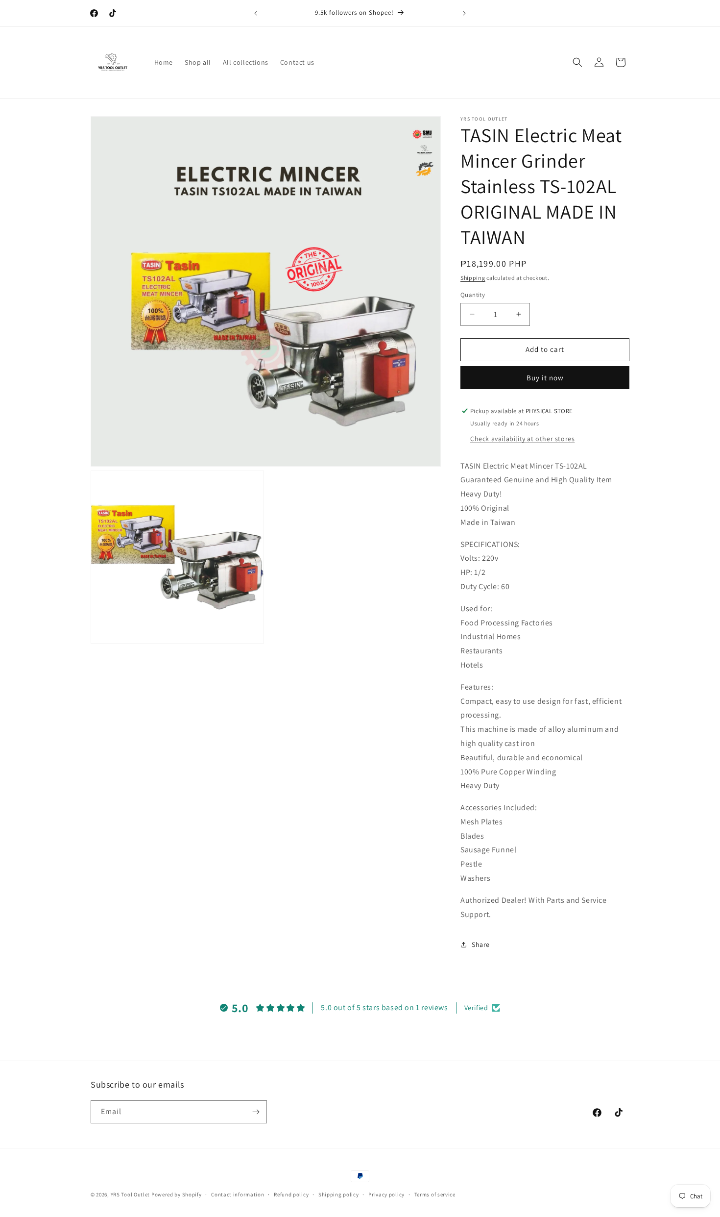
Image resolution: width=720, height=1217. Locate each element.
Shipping (472, 277)
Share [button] (481, 944)
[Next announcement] (464, 13)
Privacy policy (386, 1194)
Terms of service (435, 1194)
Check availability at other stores (522, 438)
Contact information (237, 1194)
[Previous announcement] (255, 13)
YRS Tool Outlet (130, 1194)
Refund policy (291, 1194)
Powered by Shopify (176, 1194)
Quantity (472, 295)
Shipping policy (338, 1194)
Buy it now (545, 377)
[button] (577, 62)
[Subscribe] (255, 1111)
